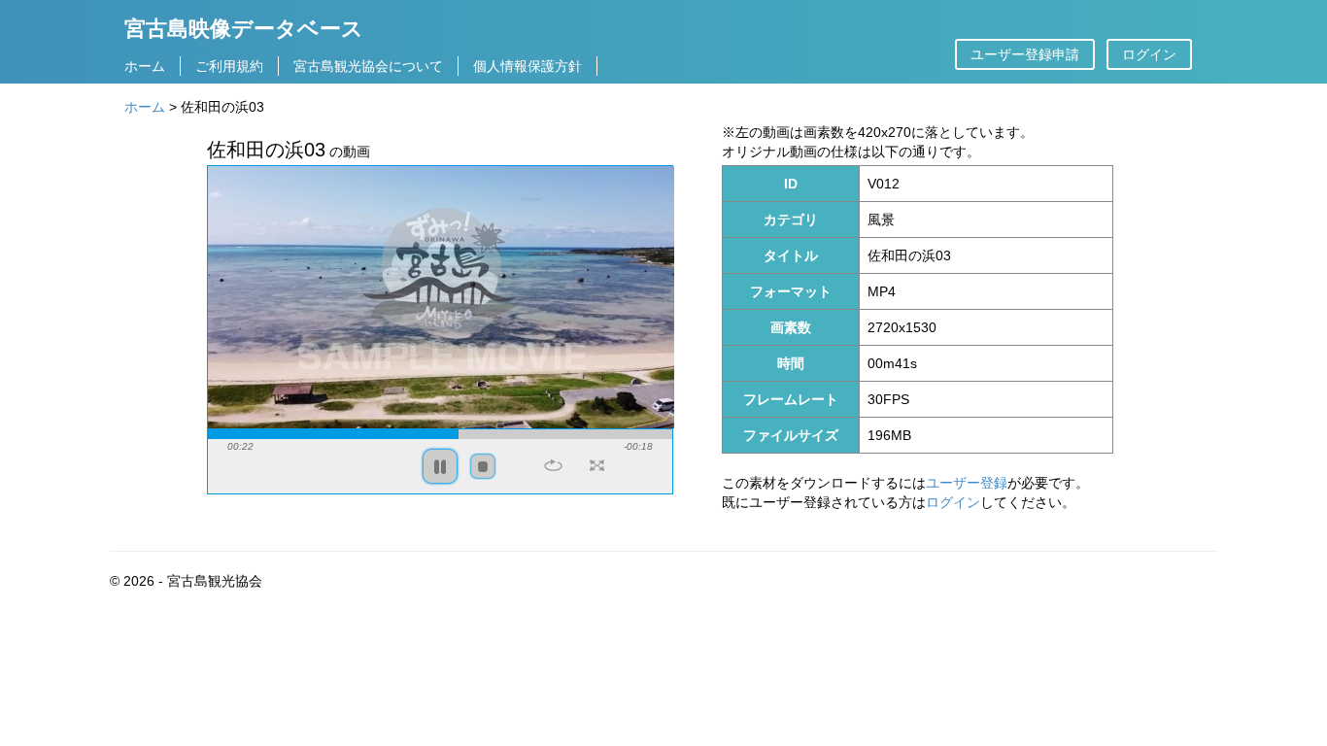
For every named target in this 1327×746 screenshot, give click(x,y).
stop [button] (482, 466)
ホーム (144, 66)
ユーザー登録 (966, 483)
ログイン (1149, 54)
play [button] (440, 466)
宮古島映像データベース (243, 28)
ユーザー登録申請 (1024, 54)
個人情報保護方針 (527, 66)
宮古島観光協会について (368, 66)
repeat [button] (553, 465)
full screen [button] (597, 465)
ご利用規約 (229, 66)
